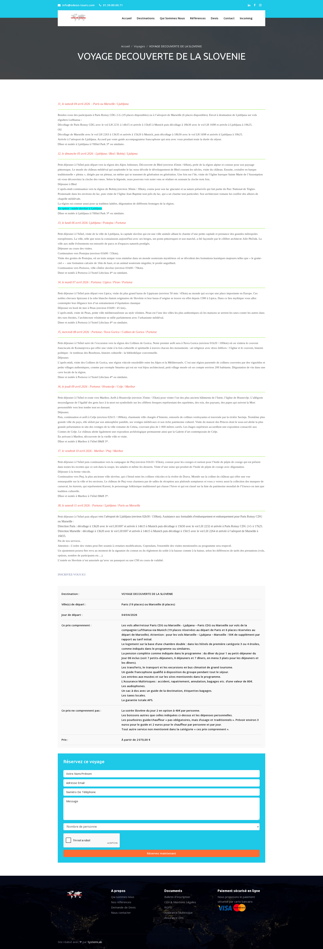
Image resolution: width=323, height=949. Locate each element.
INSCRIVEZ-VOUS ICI (71, 574)
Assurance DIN (173, 918)
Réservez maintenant (161, 853)
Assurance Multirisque (178, 912)
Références (198, 18)
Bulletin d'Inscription (177, 897)
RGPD (168, 907)
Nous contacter (121, 912)
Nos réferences (121, 902)
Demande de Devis (123, 907)
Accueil (127, 18)
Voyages (139, 46)
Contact (229, 18)
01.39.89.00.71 (113, 5)
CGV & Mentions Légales (180, 902)
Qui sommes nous (172, 18)
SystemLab (95, 942)
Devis (214, 18)
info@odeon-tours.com (78, 5)
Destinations (146, 18)
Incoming (246, 18)
